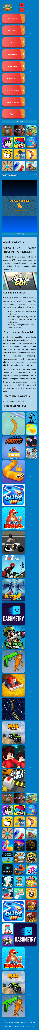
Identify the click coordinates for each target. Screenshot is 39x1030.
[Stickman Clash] (13, 590)
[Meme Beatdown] (13, 661)
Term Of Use (29, 1026)
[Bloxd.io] (13, 756)
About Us (24, 1023)
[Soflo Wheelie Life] (13, 542)
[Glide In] (13, 495)
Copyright (32, 1023)
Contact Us (9, 1026)
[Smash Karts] (13, 447)
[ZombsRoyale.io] (13, 637)
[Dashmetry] (13, 614)
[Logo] (7, 7)
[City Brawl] (13, 518)
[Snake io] (13, 423)
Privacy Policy (19, 1026)
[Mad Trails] (13, 732)
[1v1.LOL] (13, 566)
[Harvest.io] (13, 685)
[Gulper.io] (13, 709)
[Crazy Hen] (13, 780)
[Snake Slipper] (13, 471)
